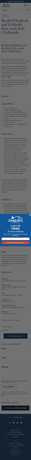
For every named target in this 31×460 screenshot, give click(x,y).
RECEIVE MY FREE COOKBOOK (15, 242)
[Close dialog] (29, 215)
